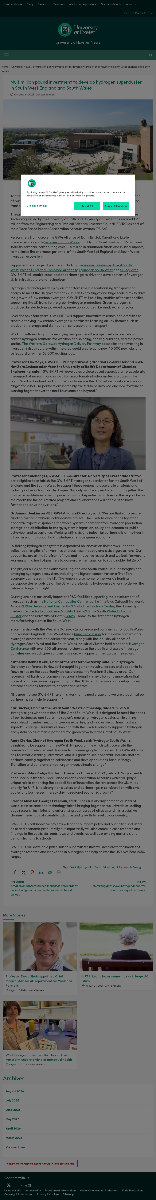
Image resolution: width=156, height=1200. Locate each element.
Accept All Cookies (116, 206)
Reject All (87, 206)
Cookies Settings (37, 205)
